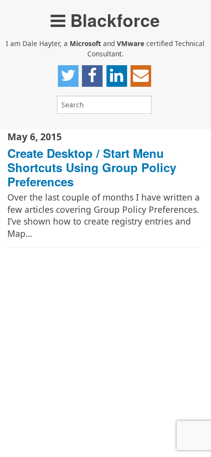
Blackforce (112, 19)
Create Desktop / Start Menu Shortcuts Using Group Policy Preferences (91, 167)
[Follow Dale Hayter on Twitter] (68, 76)
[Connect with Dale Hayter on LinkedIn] (116, 76)
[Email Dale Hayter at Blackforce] (141, 76)
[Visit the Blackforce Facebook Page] (92, 76)
